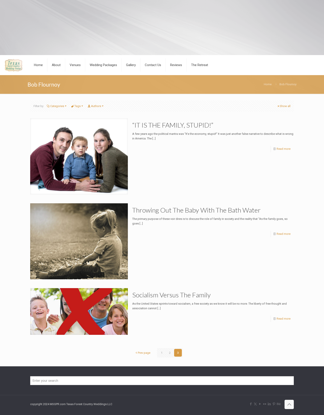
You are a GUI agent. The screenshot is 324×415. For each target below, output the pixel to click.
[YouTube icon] (260, 404)
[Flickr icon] (264, 404)
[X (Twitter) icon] (255, 404)
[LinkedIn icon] (269, 404)
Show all (285, 106)
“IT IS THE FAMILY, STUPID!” (172, 125)
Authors (96, 106)
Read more (283, 148)
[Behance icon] (278, 404)
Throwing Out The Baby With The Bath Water (196, 210)
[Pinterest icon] (274, 404)
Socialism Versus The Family (171, 295)
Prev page (144, 352)
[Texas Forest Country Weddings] (13, 65)
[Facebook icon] (250, 404)
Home (268, 84)
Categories (57, 106)
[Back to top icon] (289, 404)
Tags (77, 106)
